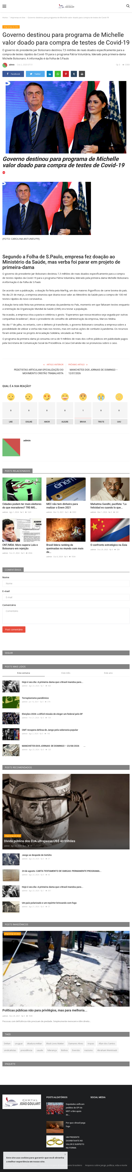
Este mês (65, 672)
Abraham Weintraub (107, 1050)
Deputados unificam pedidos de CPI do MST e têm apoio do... (75, 1109)
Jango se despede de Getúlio (37, 855)
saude (40, 1050)
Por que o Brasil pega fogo (75, 1125)
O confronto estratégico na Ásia (109, 544)
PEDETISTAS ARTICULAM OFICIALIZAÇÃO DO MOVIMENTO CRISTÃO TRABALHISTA (38, 371)
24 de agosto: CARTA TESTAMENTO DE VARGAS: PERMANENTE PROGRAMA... (61, 871)
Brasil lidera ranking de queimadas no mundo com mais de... (64, 548)
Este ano (108, 672)
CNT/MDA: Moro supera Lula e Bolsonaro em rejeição (20, 546)
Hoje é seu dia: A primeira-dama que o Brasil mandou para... (52, 682)
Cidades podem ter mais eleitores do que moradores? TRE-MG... (21, 505)
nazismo (88, 1050)
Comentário (9, 605)
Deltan (7, 1043)
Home (5, 17)
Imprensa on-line (17, 17)
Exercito (76, 1050)
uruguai (19, 1043)
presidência (26, 1050)
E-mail (6, 591)
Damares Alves (75, 1043)
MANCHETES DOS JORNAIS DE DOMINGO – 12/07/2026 (93, 371)
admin (11, 64)
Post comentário (14, 629)
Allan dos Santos (107, 1043)
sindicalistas (10, 1050)
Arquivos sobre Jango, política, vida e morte (106, 1165)
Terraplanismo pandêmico (35, 698)
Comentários (13, 569)
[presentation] (118, 936)
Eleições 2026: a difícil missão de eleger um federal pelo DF (52, 714)
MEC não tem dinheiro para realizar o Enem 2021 (62, 505)
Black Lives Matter (55, 1043)
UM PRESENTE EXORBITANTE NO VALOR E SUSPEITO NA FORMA (75, 1142)
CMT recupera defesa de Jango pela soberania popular (50, 730)
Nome (5, 577)
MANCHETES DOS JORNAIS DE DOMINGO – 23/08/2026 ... (53, 746)
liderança (52, 1050)
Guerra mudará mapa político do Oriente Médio (36, 1010)
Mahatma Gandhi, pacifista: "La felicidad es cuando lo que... (108, 505)
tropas (91, 1043)
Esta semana (23, 672)
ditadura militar (34, 1043)
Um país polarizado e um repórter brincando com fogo (49, 903)
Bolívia (64, 1050)
